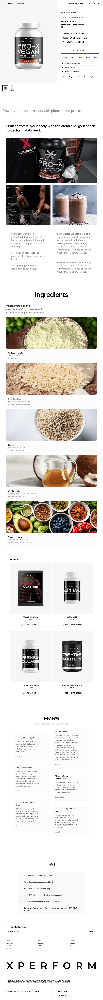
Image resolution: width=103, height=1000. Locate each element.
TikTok (71, 945)
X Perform (22, 991)
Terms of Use (62, 991)
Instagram (72, 943)
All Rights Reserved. (33, 991)
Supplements (9, 943)
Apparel (8, 948)
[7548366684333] (5, 88)
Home (63, 12)
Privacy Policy (62, 995)
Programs (9, 945)
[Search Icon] (98, 4)
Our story (40, 943)
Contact (40, 945)
